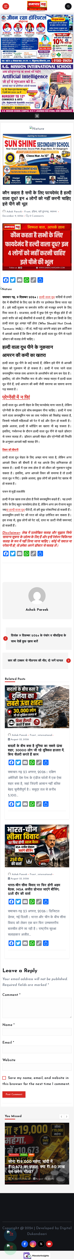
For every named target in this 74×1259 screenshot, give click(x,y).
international (45, 735)
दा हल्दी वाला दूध (15, 510)
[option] (37, 1154)
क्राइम (20, 1155)
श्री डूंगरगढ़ (43, 211)
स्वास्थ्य (53, 211)
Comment (11, 995)
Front (27, 211)
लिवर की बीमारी (10, 450)
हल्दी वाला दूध (47, 297)
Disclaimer (11, 533)
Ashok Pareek (14, 211)
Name (8, 1025)
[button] (61, 1116)
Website (8, 1060)
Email (8, 1042)
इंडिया (34, 211)
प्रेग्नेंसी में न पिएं (16, 397)
